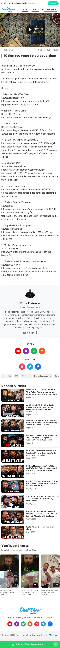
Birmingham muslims (42, 376)
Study (24, 3)
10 (3, 376)
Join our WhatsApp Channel (29, 644)
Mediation (53, 635)
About (11, 617)
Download (53, 50)
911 (16, 376)
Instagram (22, 366)
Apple (26, 351)
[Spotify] (23, 623)
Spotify (34, 351)
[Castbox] (30, 623)
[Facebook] (36, 333)
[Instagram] (28, 333)
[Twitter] (32, 333)
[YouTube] (24, 333)
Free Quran (16, 3)
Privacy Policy (23, 617)
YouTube (18, 351)
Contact (48, 617)
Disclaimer (37, 617)
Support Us (53, 3)
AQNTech (43, 635)
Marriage (31, 3)
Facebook (38, 366)
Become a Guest (50, 9)
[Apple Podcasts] (16, 623)
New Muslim (6, 3)
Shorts (35, 9)
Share (42, 50)
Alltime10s (26, 376)
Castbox (42, 351)
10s (9, 376)
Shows (24, 9)
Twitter (30, 366)
